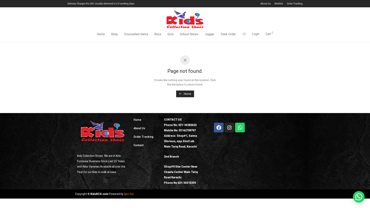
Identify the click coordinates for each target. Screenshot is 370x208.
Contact (139, 145)
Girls (170, 34)
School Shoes (189, 34)
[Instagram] (229, 127)
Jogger (209, 34)
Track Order (228, 34)
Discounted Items (136, 34)
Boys (157, 34)
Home (101, 34)
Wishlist (278, 4)
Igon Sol (129, 193)
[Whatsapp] (240, 127)
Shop (114, 34)
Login (255, 34)
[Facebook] (219, 127)
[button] (359, 197)
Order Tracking (295, 4)
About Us (265, 4)
